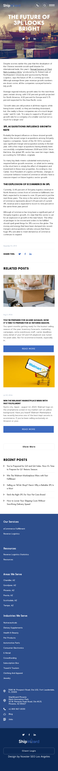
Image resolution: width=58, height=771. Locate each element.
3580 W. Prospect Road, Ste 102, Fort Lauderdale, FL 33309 (31, 691)
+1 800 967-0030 (17, 709)
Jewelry (6, 678)
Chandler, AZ (9, 580)
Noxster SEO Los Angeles (35, 756)
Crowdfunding (9, 658)
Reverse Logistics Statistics (16, 554)
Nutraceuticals (10, 623)
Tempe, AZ (8, 605)
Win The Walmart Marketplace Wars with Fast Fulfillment (27, 477)
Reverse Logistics (11, 534)
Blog (11, 714)
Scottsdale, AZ (10, 600)
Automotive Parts (11, 643)
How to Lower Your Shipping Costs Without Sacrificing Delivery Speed (26, 502)
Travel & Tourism (11, 668)
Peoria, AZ (8, 595)
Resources (8, 559)
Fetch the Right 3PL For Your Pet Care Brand (26, 494)
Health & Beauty (10, 633)
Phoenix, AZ (8, 590)
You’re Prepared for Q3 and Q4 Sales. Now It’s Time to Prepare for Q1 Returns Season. (30, 468)
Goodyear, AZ (9, 585)
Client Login (29, 48)
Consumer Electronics (13, 648)
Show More (29, 446)
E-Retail (7, 653)
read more (28, 349)
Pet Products (9, 638)
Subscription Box (11, 663)
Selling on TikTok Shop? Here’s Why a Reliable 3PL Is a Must (30, 487)
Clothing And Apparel (13, 673)
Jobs (11, 719)
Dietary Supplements (13, 628)
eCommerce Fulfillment (14, 529)
